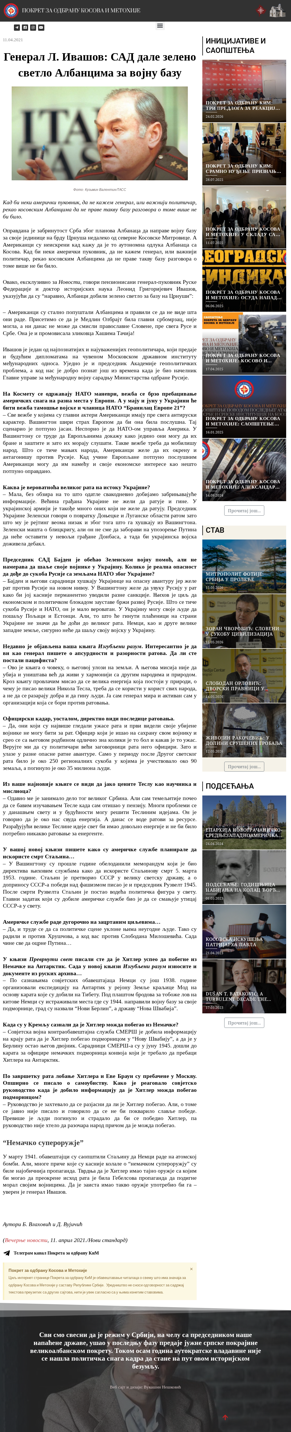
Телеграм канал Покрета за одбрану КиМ (56, 1253)
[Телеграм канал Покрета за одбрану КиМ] (6, 1253)
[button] (160, 25)
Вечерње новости (26, 1240)
